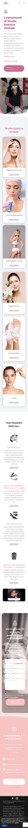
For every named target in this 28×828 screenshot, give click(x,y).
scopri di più (14, 467)
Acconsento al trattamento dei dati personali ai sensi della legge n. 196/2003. (14, 695)
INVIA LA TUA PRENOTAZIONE (15, 702)
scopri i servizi (14, 174)
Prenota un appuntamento (10, 68)
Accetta (4, 825)
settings (16, 822)
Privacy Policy (14, 697)
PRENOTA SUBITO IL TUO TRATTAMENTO (14, 781)
